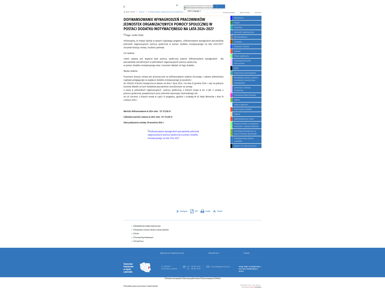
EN (223, 8)
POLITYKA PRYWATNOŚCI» (248, 269)
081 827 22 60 (196, 266)
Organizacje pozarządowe (245, 73)
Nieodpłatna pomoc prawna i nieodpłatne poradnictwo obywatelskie (246, 80)
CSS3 (225, 286)
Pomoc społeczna (241, 56)
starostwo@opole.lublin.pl (220, 267)
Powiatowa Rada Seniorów (245, 95)
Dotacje (237, 114)
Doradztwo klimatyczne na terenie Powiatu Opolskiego (245, 132)
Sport (236, 68)
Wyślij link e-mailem (134, 211)
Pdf (193, 210)
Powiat (237, 23)
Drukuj (204, 210)
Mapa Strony (245, 13)
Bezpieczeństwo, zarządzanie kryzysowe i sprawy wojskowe (246, 125)
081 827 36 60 (196, 269)
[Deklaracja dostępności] (223, 6)
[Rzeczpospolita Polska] (191, 278)
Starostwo (238, 27)
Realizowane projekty (243, 109)
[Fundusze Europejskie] (173, 278)
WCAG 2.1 (232, 286)
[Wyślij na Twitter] (130, 211)
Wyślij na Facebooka (126, 211)
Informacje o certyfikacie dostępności (192, 286)
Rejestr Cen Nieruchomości (245, 146)
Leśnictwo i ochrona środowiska (242, 89)
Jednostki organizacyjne (244, 32)
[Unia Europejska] (206, 278)
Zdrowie (237, 51)
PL (221, 6)
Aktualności (239, 18)
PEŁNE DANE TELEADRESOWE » (250, 267)
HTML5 (222, 286)
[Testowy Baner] (177, 5)
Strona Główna (229, 13)
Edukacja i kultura (241, 46)
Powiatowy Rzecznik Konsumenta (242, 62)
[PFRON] (217, 278)
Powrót (216, 210)
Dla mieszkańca (240, 37)
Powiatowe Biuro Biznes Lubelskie (244, 139)
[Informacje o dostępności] (219, 6)
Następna (181, 210)
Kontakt (258, 13)
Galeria (237, 100)
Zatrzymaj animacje (215, 6)
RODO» (241, 271)
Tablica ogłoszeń (241, 105)
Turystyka (238, 42)
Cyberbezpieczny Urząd (244, 119)
